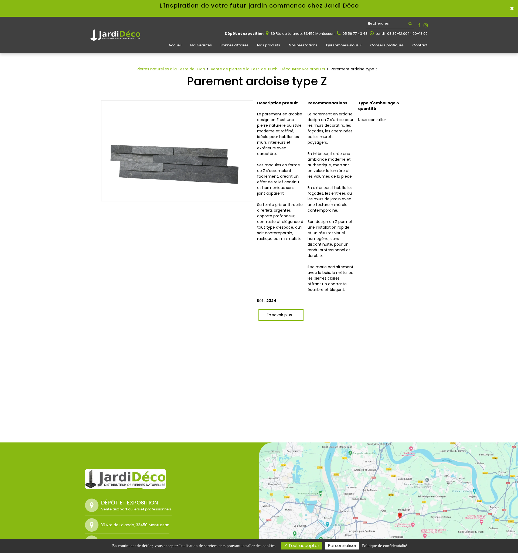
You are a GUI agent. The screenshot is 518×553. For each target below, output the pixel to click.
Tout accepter (303, 545)
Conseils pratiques (387, 45)
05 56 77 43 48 (354, 33)
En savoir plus (279, 315)
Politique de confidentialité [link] (384, 546)
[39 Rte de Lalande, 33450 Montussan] (93, 525)
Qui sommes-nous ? (344, 45)
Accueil (175, 45)
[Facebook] (419, 25)
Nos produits (268, 45)
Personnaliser (342, 545)
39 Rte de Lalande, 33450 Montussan (302, 33)
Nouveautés (201, 45)
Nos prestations (303, 45)
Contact (420, 45)
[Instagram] (426, 25)
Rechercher (379, 23)
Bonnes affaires (234, 45)
